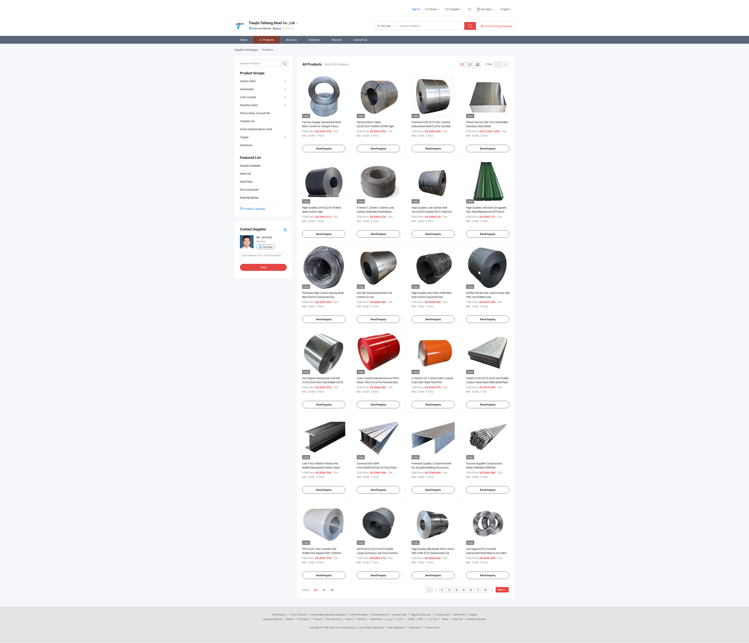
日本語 (411, 619)
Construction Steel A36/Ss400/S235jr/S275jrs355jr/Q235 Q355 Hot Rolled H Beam (380, 467)
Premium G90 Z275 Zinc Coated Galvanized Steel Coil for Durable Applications (431, 126)
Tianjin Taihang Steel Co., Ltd (272, 23)
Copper (244, 137)
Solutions (314, 40)
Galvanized (246, 89)
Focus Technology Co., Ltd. (349, 627)
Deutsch (361, 619)
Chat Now (267, 246)
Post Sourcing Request (498, 26)
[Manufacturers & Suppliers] (259, 7)
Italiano (349, 619)
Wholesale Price (380, 614)
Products (268, 40)
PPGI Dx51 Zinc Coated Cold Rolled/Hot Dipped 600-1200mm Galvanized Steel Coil (321, 553)
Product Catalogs (254, 209)
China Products (298, 614)
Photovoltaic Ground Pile (255, 113)
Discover (337, 40)
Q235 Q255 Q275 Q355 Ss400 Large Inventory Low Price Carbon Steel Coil (377, 553)
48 (332, 590)
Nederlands (376, 619)
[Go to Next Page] (505, 64)
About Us (291, 40)
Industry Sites (399, 614)
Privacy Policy (432, 627)
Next (500, 589)
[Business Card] (285, 229)
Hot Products (279, 614)
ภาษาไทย (432, 619)
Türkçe (444, 619)
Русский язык (333, 619)
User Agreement (396, 627)
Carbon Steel (247, 81)
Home (243, 40)
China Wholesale (358, 614)
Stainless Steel (248, 105)
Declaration (415, 627)
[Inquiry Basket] (470, 9)
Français (317, 619)
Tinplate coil (247, 121)
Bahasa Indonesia (476, 619)
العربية (389, 619)
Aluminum (246, 145)
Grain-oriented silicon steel (256, 129)
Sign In (416, 9)
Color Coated (248, 97)
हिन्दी (421, 619)
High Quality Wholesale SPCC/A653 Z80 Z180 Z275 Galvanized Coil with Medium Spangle (433, 553)
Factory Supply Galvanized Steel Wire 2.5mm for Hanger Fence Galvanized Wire (321, 126)
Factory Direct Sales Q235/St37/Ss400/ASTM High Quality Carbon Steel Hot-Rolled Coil (378, 126)
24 (315, 589)
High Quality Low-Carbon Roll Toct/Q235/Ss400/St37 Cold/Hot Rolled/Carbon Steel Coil (432, 212)
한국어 (400, 619)
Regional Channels (420, 614)
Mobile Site (459, 614)
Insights (473, 614)
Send (263, 267)
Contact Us (360, 40)
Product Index (442, 614)
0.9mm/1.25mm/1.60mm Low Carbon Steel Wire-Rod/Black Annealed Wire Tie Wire (375, 212)
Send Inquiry (324, 148)
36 (323, 590)
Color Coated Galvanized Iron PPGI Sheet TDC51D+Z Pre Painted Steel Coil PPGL (378, 382)
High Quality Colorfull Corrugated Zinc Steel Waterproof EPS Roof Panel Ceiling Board (486, 212)
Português (303, 619)
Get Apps (486, 9)
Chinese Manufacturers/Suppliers (328, 614)
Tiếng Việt (457, 619)
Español (289, 619)
